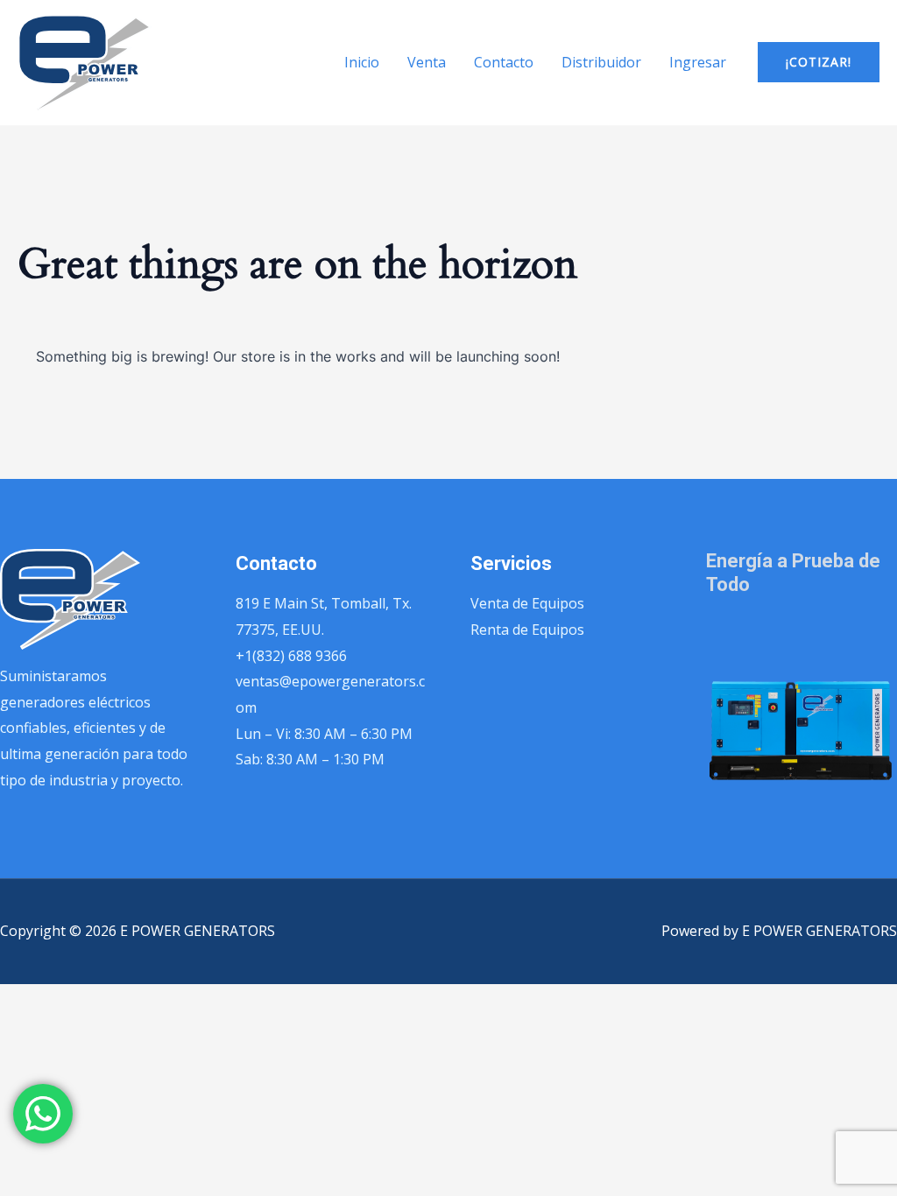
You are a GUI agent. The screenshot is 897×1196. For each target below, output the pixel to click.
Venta (426, 62)
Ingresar (697, 62)
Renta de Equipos (527, 629)
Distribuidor (601, 62)
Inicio (361, 62)
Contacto (503, 62)
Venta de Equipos (527, 603)
